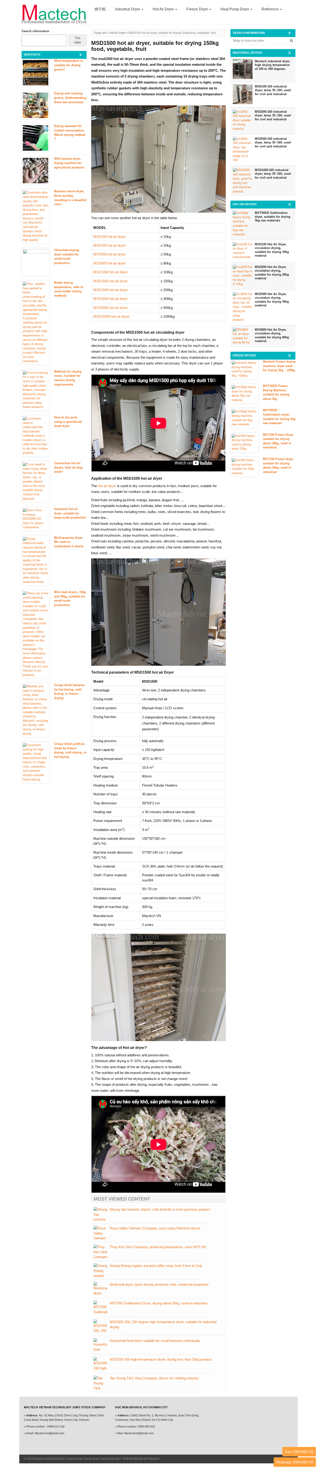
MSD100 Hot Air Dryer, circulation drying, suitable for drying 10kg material (272, 250)
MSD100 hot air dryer (109, 237)
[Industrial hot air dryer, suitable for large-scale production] (35, 519)
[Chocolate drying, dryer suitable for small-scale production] (35, 262)
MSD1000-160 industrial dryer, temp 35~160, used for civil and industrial (273, 173)
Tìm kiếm (77, 40)
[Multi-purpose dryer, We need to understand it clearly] (35, 560)
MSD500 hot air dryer (109, 254)
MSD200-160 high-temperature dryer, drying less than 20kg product (161, 1359)
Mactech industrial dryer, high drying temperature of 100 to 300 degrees (272, 65)
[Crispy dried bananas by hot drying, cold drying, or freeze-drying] (35, 710)
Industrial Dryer (128, 9)
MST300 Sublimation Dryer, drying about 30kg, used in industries (159, 1303)
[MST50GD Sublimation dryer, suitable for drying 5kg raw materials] (244, 418)
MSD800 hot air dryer (109, 263)
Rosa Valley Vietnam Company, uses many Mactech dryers (155, 1228)
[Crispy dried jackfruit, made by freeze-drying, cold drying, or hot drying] (35, 762)
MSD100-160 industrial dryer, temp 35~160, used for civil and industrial (273, 90)
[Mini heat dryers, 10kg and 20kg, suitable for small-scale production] (35, 634)
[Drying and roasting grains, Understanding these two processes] (35, 105)
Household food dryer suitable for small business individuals (155, 1341)
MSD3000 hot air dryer (110, 299)
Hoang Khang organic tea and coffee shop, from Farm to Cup (156, 1266)
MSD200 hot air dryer (109, 245)
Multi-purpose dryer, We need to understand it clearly (69, 542)
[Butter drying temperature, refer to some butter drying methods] (35, 323)
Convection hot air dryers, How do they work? (68, 467)
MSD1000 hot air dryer (110, 272)
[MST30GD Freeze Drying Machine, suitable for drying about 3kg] (244, 393)
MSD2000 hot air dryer (110, 290)
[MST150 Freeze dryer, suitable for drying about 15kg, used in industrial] (244, 466)
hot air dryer (107, 486)
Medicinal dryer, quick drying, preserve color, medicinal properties (159, 1284)
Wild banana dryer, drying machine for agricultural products (69, 163)
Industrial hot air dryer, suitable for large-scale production (70, 513)
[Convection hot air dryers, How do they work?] (35, 481)
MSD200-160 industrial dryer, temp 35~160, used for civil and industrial (273, 115)
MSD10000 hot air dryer (111, 316)
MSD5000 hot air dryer (110, 308)
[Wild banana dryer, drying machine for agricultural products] (35, 170)
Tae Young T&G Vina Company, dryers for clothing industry (154, 1378)
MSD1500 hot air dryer (110, 281)
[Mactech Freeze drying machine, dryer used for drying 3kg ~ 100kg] (244, 369)
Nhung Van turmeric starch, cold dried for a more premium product (160, 1209)
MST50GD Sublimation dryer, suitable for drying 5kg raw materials (272, 216)
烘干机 (100, 9)
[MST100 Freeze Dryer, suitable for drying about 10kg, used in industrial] (244, 442)
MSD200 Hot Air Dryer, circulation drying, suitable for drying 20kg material (272, 272)
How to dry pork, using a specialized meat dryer (68, 422)
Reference (271, 9)
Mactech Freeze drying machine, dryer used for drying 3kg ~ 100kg (279, 366)
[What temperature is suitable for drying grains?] (35, 73)
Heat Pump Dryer (235, 9)
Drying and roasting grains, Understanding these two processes (70, 98)
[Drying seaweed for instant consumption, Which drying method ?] (35, 138)
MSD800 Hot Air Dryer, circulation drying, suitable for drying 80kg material (272, 335)
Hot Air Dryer (164, 9)
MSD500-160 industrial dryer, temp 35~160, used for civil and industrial (273, 142)
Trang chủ (100, 32)
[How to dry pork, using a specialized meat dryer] (35, 435)
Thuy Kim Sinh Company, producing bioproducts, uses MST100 (158, 1247)
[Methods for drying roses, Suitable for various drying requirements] (35, 390)
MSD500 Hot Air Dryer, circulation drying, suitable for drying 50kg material (272, 299)
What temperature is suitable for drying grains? (68, 65)
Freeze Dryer (197, 9)
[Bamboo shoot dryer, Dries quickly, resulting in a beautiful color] (35, 216)
